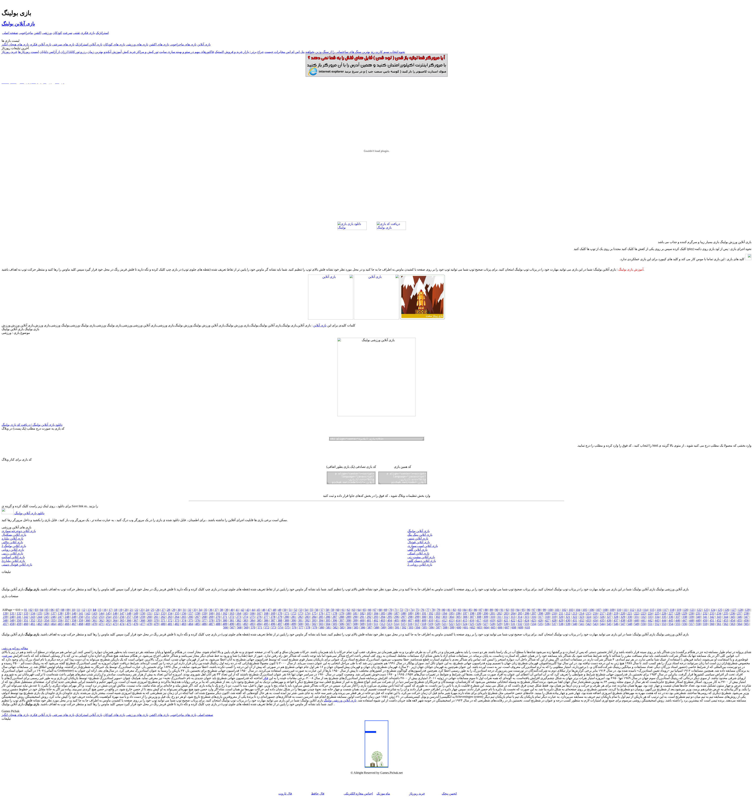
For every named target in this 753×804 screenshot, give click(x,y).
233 (712, 613)
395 (328, 620)
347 (746, 617)
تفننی (76, 33)
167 (259, 613)
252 (94, 617)
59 (332, 609)
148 (128, 613)
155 (177, 613)
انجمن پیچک (449, 793)
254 (108, 617)
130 (5, 613)
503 (321, 624)
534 (533, 624)
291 (362, 617)
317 (540, 617)
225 (657, 613)
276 (259, 617)
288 (341, 617)
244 (39, 617)
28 (168, 609)
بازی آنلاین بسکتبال (14, 534)
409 (424, 620)
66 (369, 609)
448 (691, 620)
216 (595, 613)
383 (245, 620)
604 (486, 627)
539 (568, 624)
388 (279, 620)
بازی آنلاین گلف (417, 549)
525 (471, 624)
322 (574, 617)
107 (598, 609)
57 (322, 609)
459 (19, 624)
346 (739, 617)
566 (225, 627)
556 (684, 624)
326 (602, 617)
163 (231, 613)
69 (385, 609)
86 (475, 609)
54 (306, 609)
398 (348, 620)
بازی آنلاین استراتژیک (88, 44)
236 (732, 613)
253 (101, 617)
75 (417, 609)
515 (403, 624)
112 (632, 609)
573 (273, 627)
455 (739, 620)
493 (252, 624)
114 (645, 609)
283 (307, 617)
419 (492, 620)
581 (328, 627)
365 (122, 620)
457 (5, 624)
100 (550, 609)
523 (458, 624)
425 (533, 620)
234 (719, 613)
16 (104, 609)
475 (128, 624)
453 (725, 620)
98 (539, 609)
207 (533, 613)
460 (26, 624)
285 (321, 617)
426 (540, 620)
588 (376, 627)
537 (554, 624)
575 (287, 627)
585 (356, 627)
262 (163, 617)
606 (500, 627)
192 (430, 613)
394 (321, 620)
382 (238, 620)
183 (369, 613)
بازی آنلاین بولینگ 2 (14, 546)
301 (430, 617)
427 (547, 620)
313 (513, 617)
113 (639, 609)
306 (465, 617)
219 (616, 613)
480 (163, 624)
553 (664, 624)
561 (719, 624)
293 (376, 617)
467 (74, 624)
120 (685, 609)
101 (557, 609)
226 (664, 613)
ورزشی (47, 33)
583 (342, 627)
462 (39, 624)
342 (712, 617)
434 (595, 620)
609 (520, 627)
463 (46, 624)
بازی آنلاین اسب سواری (422, 546)
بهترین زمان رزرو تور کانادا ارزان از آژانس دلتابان (71, 52)
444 (664, 620)
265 (183, 617)
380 (225, 620)
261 (156, 617)
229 (684, 613)
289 (348, 617)
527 (485, 624)
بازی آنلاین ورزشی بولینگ (340, 700)
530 (506, 624)
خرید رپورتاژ (9, 52)
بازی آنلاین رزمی (12, 553)
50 (284, 609)
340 (698, 617)
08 (62, 609)
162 (225, 613)
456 (746, 620)
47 (269, 609)
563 (732, 624)
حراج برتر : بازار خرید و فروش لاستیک (239, 52)
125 (720, 609)
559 (705, 624)
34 (200, 609)
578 (308, 627)
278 (273, 617)
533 (526, 624)
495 (266, 624)
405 (396, 620)
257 (128, 617)
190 (417, 613)
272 (231, 617)
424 (526, 620)
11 (78, 609)
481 (170, 624)
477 (142, 624)
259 (142, 617)
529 (499, 624)
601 (465, 627)
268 (204, 617)
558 (698, 624)
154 (170, 613)
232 (705, 613)
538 (561, 624)
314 (519, 617)
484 (190, 624)
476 (135, 624)
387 (273, 620)
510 (369, 624)
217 (602, 613)
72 (401, 609)
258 (135, 617)
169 (273, 613)
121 (692, 609)
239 (5, 617)
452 (719, 620)
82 (454, 609)
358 (74, 620)
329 (622, 617)
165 (245, 613)
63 (353, 609)
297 (403, 617)
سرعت (67, 33)
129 (747, 609)
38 (221, 609)
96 (528, 609)
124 (713, 609)
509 (362, 624)
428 (554, 620)
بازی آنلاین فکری (40, 44)
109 (612, 609)
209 (547, 613)
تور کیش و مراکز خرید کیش (140, 52)
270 (218, 617)
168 (266, 613)
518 (423, 624)
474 (122, 624)
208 (540, 613)
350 (19, 620)
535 (540, 624)
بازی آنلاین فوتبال (418, 542)
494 (259, 624)
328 (616, 617)
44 (253, 609)
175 (314, 613)
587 (369, 627)
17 (110, 609)
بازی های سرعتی (63, 44)
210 (554, 613)
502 (314, 624)
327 (609, 617)
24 (147, 609)
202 (499, 613)
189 (410, 613)
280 (286, 617)
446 (677, 620)
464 (53, 624)
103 (571, 609)
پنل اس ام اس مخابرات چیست (285, 52)
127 (733, 609)
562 (725, 624)
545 (609, 624)
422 (513, 620)
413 (451, 620)
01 (25, 609)
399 (355, 620)
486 (204, 624)
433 (588, 620)
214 (581, 613)
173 (300, 613)
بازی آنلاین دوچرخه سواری (19, 531)
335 (664, 617)
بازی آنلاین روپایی (13, 549)
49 (279, 609)
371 (163, 620)
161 (218, 613)
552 (657, 624)
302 (437, 617)
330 (629, 617)
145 (108, 613)
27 (163, 609)
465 (60, 624)
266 (190, 617)
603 (479, 627)
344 (725, 617)
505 (334, 624)
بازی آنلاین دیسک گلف (421, 560)
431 (574, 620)
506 (341, 624)
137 (53, 613)
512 (382, 624)
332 (643, 617)
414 (458, 620)
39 (226, 609)
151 (149, 613)
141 (80, 613)
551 (650, 624)
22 (136, 609)
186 (389, 613)
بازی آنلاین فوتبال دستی (17, 564)
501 (307, 624)
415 (465, 620)
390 (293, 620)
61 (343, 609)
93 (512, 609)
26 (157, 609)
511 (376, 624)
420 (499, 620)
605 (493, 627)
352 (32, 620)
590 (390, 627)
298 (410, 617)
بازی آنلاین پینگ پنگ (419, 534)
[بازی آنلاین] (422, 318)
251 (87, 617)
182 (362, 613)
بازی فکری (88, 33)
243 (32, 617)
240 (12, 617)
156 (183, 613)
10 (73, 609)
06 (52, 609)
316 (533, 617)
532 (519, 624)
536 (547, 624)
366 (128, 620)
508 (355, 624)
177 (328, 613)
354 (46, 620)
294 (382, 617)
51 (290, 609)
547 (622, 624)
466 (67, 624)
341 (705, 617)
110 (619, 609)
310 (492, 617)
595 (424, 627)
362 (101, 620)
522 (451, 624)
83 (459, 609)
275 (252, 617)
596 (431, 627)
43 (247, 609)
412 (444, 620)
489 (225, 624)
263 (170, 617)
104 (578, 609)
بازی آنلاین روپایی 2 (419, 564)
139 (67, 613)
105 (584, 609)
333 (650, 617)
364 (115, 620)
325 (595, 617)
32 (189, 609)
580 (321, 627)
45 (258, 609)
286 (328, 617)
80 (443, 609)
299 (417, 617)
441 (643, 620)
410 (430, 620)
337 (677, 617)
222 (636, 613)
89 (491, 609)
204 (513, 613)
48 (274, 609)
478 (149, 624)
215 (588, 613)
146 (115, 613)
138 (60, 613)
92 (507, 609)
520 (437, 624)
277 (266, 617)
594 (417, 627)
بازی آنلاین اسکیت (13, 557)
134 (32, 613)
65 (364, 609)
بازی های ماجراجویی (183, 44)
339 (691, 617)
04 (41, 609)
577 (301, 627)
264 (177, 617)
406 (403, 620)
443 (657, 620)
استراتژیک (102, 33)
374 (183, 620)
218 (609, 613)
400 (362, 620)
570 (253, 627)
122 (699, 609)
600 (459, 627)
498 (286, 624)
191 (424, 613)
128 (740, 609)
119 (679, 609)
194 (444, 613)
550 (643, 624)
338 (684, 617)
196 (458, 613)
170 (279, 613)
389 (286, 620)
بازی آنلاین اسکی (418, 553)
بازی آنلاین (204, 44)
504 (328, 624)
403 (382, 620)
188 (403, 613)
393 (314, 620)
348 (5, 620)
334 (657, 617)
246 (53, 617)
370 (156, 620)
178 (334, 613)
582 (335, 627)
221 (629, 613)
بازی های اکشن (159, 44)
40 (232, 609)
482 (177, 624)
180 (348, 613)
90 (496, 609)
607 (507, 627)
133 (26, 613)
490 (231, 624)
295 (389, 617)
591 (397, 627)
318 (547, 617)
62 (348, 609)
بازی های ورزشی (137, 44)
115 (652, 609)
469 (87, 624)
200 (485, 613)
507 (348, 624)
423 (519, 620)
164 (238, 613)
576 (294, 627)
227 (670, 613)
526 (478, 624)
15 (99, 609)
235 (725, 613)
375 (190, 620)
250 (80, 617)
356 (60, 620)
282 (300, 617)
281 (293, 617)
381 (231, 620)
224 (650, 613)
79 (438, 609)
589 (383, 627)
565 (746, 624)
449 (698, 620)
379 (218, 620)
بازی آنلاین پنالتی (12, 542)
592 (404, 627)
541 (581, 624)
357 (67, 620)
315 (526, 617)
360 (87, 620)
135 (39, 613)
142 (87, 613)
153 (163, 613)
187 (396, 613)
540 (574, 624)
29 (173, 609)
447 (684, 620)
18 (115, 609)
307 (472, 617)
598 (445, 627)
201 (492, 613)
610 (527, 627)
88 (486, 609)
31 (184, 609)
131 (12, 613)
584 (349, 627)
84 (465, 609)
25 (152, 609)
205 (520, 613)
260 (149, 617)
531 (513, 624)
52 (295, 609)
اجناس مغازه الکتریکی (358, 793)
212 (568, 613)
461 (32, 624)
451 (712, 620)
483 (183, 624)
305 (458, 617)
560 (712, 624)
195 (451, 613)
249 (74, 617)
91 (502, 609)
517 (417, 624)
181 (355, 613)
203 (506, 613)
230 (691, 613)
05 (46, 609)
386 (266, 620)
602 (472, 627)
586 (362, 627)
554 (670, 624)
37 (216, 609)
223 (643, 613)
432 (581, 620)
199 (479, 613)
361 (94, 620)
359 (80, 620)
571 (259, 627)
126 (726, 609)
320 (561, 617)
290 (355, 617)
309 (485, 617)
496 (273, 624)
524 (465, 624)
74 (412, 609)
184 (376, 613)
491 (238, 624)
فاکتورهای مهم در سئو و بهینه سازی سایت (186, 52)
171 (286, 613)
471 (101, 624)
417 (478, 620)
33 (194, 609)
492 (245, 624)
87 (480, 609)
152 (156, 613)
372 (170, 620)
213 (574, 613)
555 (677, 624)
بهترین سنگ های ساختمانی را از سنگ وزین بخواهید (337, 52)
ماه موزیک (383, 793)
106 (591, 609)
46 (263, 609)
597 (438, 627)
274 (245, 617)
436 (609, 620)
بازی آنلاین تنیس (417, 538)
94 (517, 609)
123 (706, 609)
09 (68, 609)
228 (677, 613)
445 (670, 620)
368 (142, 620)
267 (197, 617)
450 (705, 620)
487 (211, 624)
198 (472, 613)
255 (115, 617)
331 (636, 617)
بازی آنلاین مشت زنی (421, 557)
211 (561, 613)
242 (26, 617)
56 (316, 609)
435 (602, 620)
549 (636, 624)
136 (46, 613)
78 (433, 609)
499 (293, 624)
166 (252, 613)
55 (311, 609)
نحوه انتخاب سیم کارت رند (388, 52)
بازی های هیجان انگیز (15, 44)
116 (659, 609)
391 (300, 620)
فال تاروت (285, 793)
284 (314, 617)
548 (629, 624)
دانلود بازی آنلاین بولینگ (29, 513)
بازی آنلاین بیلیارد (12, 538)
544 (602, 624)
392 (307, 620)
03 (36, 609)
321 (568, 617)
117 (665, 609)
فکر (265, 678)
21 (131, 609)
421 (506, 620)
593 (410, 627)
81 (449, 609)
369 (149, 620)
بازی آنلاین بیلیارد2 (13, 560)
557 (691, 624)
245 (46, 617)
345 (732, 617)
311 (499, 617)
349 (12, 620)
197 (465, 613)
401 (369, 620)
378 (211, 620)
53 (300, 609)
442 (650, 620)
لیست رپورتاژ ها (28, 52)
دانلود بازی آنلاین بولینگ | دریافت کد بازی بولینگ (32, 424)
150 (142, 613)
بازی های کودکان (114, 44)
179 (341, 613)
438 (622, 620)
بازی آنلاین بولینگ (18, 23)
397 (341, 620)
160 (211, 613)
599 (452, 627)
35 (205, 609)
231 (698, 613)
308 (479, 617)
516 (410, 624)
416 (471, 620)
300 (424, 617)
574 (280, 627)
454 (732, 620)
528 (492, 624)
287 (334, 617)
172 (293, 613)
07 (57, 609)
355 (53, 620)
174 (307, 613)
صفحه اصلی (10, 33)
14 (94, 609)
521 (444, 624)
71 (396, 609)
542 (588, 624)
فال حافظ (317, 793)
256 (122, 617)
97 (533, 609)
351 (26, 620)
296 (396, 617)
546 (616, 624)
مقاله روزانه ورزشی (15, 648)
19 (120, 609)
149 (135, 613)
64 (359, 609)
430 (568, 620)
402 (376, 620)
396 (334, 620)
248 (67, 617)
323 (581, 617)
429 (561, 620)
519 (430, 624)
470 (94, 624)
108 (605, 609)
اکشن (37, 33)
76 (422, 609)
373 (177, 620)
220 (622, 613)
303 (444, 617)
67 (374, 609)
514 (396, 624)
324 (588, 617)
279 (279, 617)
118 (672, 609)
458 (12, 624)
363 (108, 620)
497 (279, 624)
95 (523, 609)
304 (451, 617)
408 (417, 620)
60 (337, 609)
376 (197, 620)
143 (94, 613)
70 (390, 609)
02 (31, 609)
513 (389, 624)
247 (60, 617)
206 (527, 613)
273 (238, 617)
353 (39, 620)
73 (406, 609)
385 (259, 620)
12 (83, 609)
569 (246, 627)
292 (369, 617)
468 (80, 624)
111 (625, 609)
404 (389, 620)
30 (179, 609)
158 (197, 613)
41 (237, 609)
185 (382, 613)
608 (513, 627)
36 (210, 609)
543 (595, 624)
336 (670, 617)
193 (437, 613)
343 (719, 617)
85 (470, 609)
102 (564, 609)
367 (135, 620)
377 (204, 620)
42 (242, 609)
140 (74, 613)
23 (142, 609)
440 (636, 620)
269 (211, 617)
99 (544, 609)
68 (380, 609)
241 (19, 617)
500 (300, 624)
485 (197, 624)
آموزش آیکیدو (113, 52)
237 (739, 613)
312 (506, 617)
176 (321, 613)
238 (746, 613)
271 (225, 617)
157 (190, 613)
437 (616, 620)
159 (204, 613)
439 (629, 620)
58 (327, 609)
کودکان (57, 33)
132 (19, 613)
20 (126, 609)
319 (554, 617)
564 (739, 624)
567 (232, 627)
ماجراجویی (26, 33)
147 (122, 613)
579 (314, 627)
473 (115, 624)
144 (101, 613)
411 (437, 620)
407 (410, 620)
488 (218, 624)
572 (266, 627)
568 (239, 627)
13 (89, 609)
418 (485, 620)
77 (427, 609)
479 (156, 624)
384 (252, 620)
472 (108, 624)
